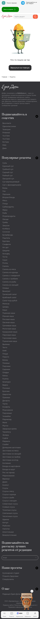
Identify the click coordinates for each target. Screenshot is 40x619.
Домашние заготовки (11, 447)
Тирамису (6, 432)
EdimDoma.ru (21, 93)
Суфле (5, 438)
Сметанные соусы (10, 513)
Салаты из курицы (10, 272)
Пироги (5, 357)
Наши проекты (12, 568)
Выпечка (6, 344)
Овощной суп (8, 178)
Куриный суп (8, 166)
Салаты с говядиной (11, 275)
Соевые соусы (8, 507)
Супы (4, 163)
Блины (5, 360)
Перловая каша (9, 335)
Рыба (4, 213)
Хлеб (4, 350)
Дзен (4, 148)
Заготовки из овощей (11, 454)
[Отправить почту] (36, 557)
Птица (5, 203)
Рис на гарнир (8, 472)
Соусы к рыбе (8, 497)
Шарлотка (6, 394)
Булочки (6, 391)
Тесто (4, 347)
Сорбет (5, 444)
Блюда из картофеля (11, 466)
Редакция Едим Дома (11, 594)
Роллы (5, 263)
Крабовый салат (9, 297)
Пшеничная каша (9, 341)
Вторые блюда (8, 197)
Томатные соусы (9, 510)
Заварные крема (9, 429)
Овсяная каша (8, 322)
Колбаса (6, 228)
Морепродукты (8, 216)
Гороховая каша (9, 338)
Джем (4, 482)
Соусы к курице (9, 494)
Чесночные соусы (10, 516)
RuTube (5, 142)
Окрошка (6, 194)
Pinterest (6, 132)
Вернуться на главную (20, 68)
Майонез (6, 526)
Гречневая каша (9, 325)
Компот (5, 485)
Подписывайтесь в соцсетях (14, 116)
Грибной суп (7, 169)
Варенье (6, 479)
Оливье (5, 288)
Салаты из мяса (9, 269)
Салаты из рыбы (9, 282)
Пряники (6, 397)
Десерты (6, 400)
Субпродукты (8, 207)
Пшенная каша (8, 313)
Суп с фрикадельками (11, 185)
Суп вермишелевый (10, 182)
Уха (3, 191)
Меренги (6, 441)
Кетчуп (5, 522)
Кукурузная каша (9, 332)
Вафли (5, 385)
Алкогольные (8, 532)
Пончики (6, 388)
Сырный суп (7, 172)
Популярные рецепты (16, 158)
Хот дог (5, 247)
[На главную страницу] (7, 17)
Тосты (4, 257)
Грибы (5, 222)
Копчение (6, 463)
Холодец (6, 253)
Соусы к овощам (9, 501)
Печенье (6, 363)
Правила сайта (8, 605)
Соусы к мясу (8, 491)
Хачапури (6, 382)
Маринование (8, 475)
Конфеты (6, 407)
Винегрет (6, 291)
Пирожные (7, 413)
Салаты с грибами (10, 279)
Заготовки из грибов (11, 457)
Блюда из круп (8, 469)
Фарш (4, 210)
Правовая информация (16, 607)
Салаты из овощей (10, 285)
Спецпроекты (8, 579)
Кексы (5, 375)
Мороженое (7, 410)
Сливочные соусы (10, 504)
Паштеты (6, 238)
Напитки (6, 529)
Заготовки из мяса (10, 450)
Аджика (5, 519)
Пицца (5, 354)
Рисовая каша (8, 319)
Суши (4, 260)
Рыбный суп (7, 175)
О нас (5, 589)
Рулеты (5, 379)
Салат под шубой (9, 300)
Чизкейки (6, 416)
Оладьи (5, 372)
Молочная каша (9, 329)
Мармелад (6, 419)
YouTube (6, 136)
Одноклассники (9, 126)
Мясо (4, 200)
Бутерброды (7, 235)
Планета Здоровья (12, 3)
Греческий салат (9, 294)
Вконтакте (6, 123)
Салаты (5, 266)
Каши (4, 310)
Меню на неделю (8, 9)
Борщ (4, 188)
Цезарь (5, 307)
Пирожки (6, 366)
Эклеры (5, 435)
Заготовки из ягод (10, 460)
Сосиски (6, 232)
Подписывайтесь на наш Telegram (31, 3)
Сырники (6, 369)
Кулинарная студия (10, 573)
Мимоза (5, 304)
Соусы (5, 488)
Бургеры (6, 241)
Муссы (5, 425)
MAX (4, 145)
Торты (5, 404)
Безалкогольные (9, 535)
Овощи (5, 219)
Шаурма (5, 250)
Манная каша (8, 316)
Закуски (5, 225)
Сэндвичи (6, 244)
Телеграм (6, 129)
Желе (4, 422)
